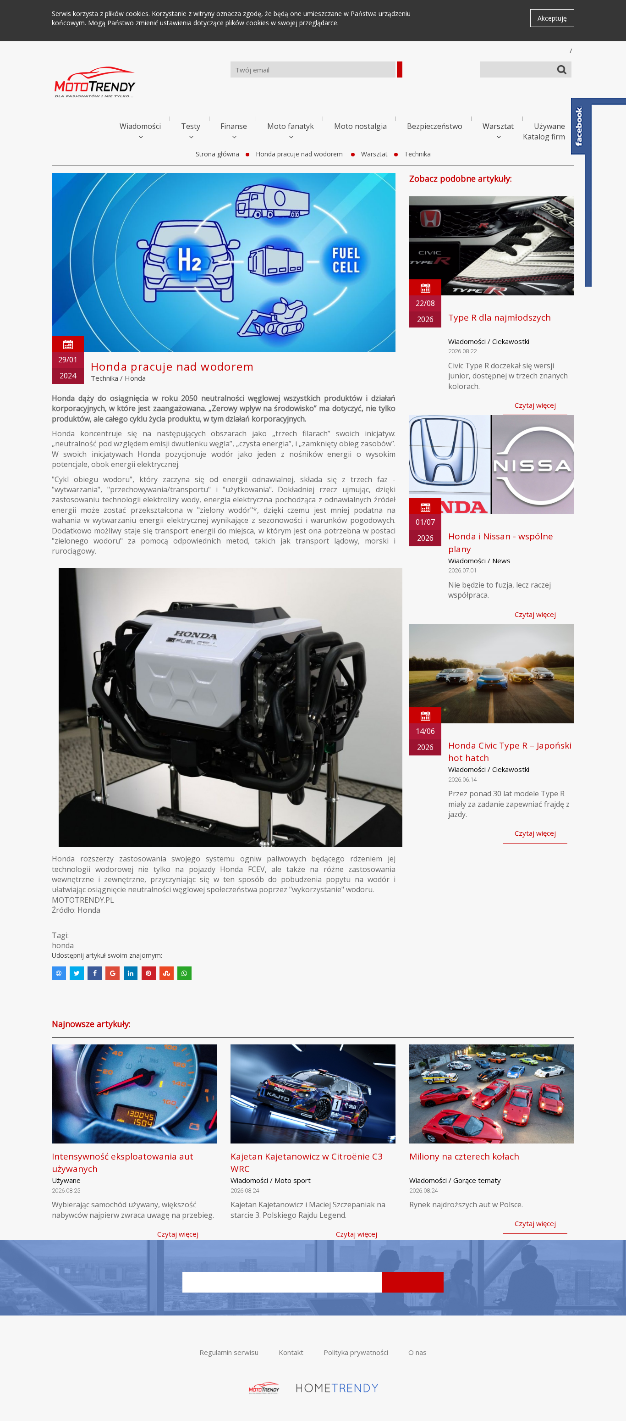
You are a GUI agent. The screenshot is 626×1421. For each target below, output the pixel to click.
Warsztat (498, 126)
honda (63, 945)
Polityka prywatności (356, 1352)
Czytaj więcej (535, 405)
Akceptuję (552, 18)
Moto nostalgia (360, 126)
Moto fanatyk (290, 126)
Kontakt (291, 1352)
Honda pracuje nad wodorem (300, 154)
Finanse (233, 126)
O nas (417, 1352)
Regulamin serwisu (228, 1352)
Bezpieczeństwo (434, 126)
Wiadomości (140, 126)
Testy (190, 126)
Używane (549, 126)
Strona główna (217, 154)
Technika (417, 154)
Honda (135, 378)
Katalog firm (544, 137)
